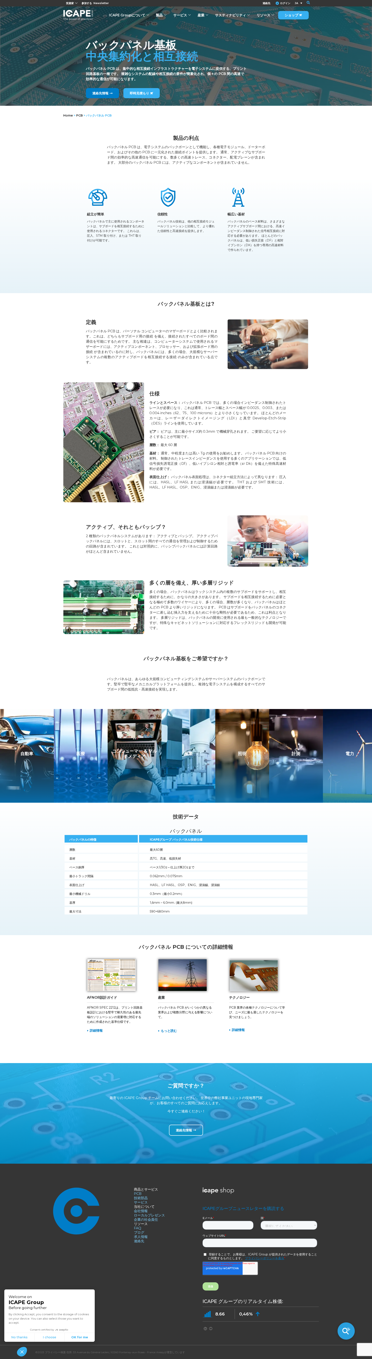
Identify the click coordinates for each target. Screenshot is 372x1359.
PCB (79, 115)
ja (296, 3)
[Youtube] (210, 1328)
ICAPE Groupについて (127, 15)
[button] (305, 3)
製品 (159, 15)
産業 (201, 15)
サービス (180, 15)
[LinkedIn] (205, 1328)
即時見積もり (139, 93)
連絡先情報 (100, 93)
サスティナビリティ (230, 15)
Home (68, 115)
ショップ (291, 15)
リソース (263, 15)
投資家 (70, 3)
